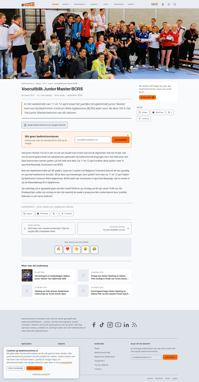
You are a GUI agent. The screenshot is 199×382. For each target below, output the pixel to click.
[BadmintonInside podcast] (163, 4)
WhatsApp (44, 213)
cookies (174, 378)
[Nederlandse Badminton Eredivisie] (154, 4)
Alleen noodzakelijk (15, 368)
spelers (94, 4)
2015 (44, 83)
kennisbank (79, 4)
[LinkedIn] (126, 325)
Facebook (68, 213)
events (65, 4)
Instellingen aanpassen (41, 374)
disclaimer (159, 378)
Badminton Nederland (104, 356)
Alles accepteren (34, 368)
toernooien (119, 4)
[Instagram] (110, 325)
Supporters (99, 360)
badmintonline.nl (28, 83)
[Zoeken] (174, 4)
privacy (150, 378)
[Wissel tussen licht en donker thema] (169, 4)
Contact (97, 369)
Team (96, 348)
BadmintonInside (102, 352)
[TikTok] (102, 325)
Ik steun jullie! (146, 97)
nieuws (55, 4)
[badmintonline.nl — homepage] (28, 4)
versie (167, 378)
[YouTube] (118, 325)
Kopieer (29, 214)
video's (131, 4)
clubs (105, 4)
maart (50, 83)
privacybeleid (66, 362)
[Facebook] (94, 325)
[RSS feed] (134, 325)
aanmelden (121, 139)
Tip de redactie (101, 365)
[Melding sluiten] (128, 135)
